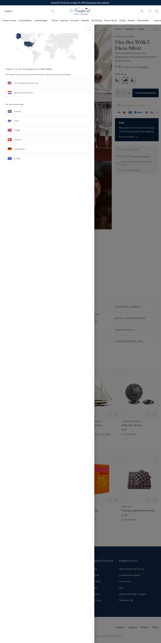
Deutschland (19, 149)
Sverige (17, 111)
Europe (17, 158)
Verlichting (96, 20)
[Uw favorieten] (150, 11)
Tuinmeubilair (25, 20)
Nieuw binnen (9, 20)
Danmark (18, 139)
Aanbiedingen (41, 20)
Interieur (64, 20)
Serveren (74, 20)
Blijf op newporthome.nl (24, 92)
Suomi (16, 120)
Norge (17, 130)
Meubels (85, 20)
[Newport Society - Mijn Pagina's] (142, 11)
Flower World (110, 20)
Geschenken (143, 20)
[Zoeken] (53, 11)
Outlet (122, 20)
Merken (131, 20)
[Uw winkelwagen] (156, 11)
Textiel (55, 20)
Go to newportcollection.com (26, 83)
